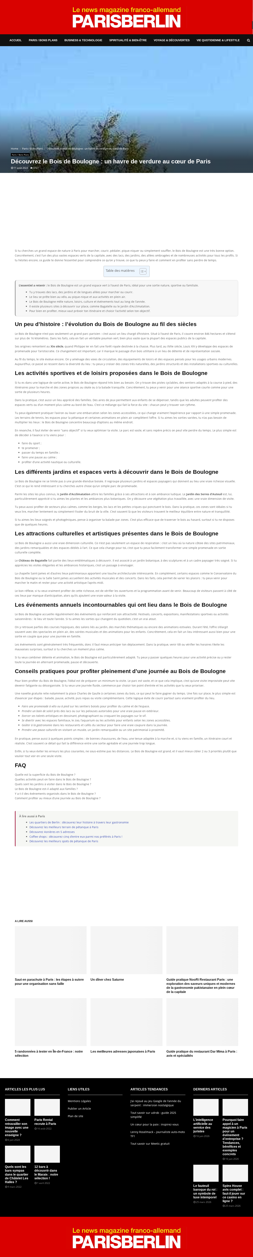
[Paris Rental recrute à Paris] (47, 1107)
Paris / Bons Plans (43, 40)
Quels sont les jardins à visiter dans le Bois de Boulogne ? (53, 784)
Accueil (15, 40)
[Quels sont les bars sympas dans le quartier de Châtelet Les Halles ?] (17, 1154)
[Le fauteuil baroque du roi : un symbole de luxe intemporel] (206, 1173)
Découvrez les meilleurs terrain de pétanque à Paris (63, 827)
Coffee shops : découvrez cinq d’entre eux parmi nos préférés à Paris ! (75, 836)
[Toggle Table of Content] (141, 271)
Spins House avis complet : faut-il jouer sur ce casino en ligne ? (234, 1193)
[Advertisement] (126, 216)
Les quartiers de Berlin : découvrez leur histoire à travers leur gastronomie (79, 822)
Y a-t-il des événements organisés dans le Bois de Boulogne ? (55, 793)
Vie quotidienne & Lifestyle (218, 40)
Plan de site (75, 1116)
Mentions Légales (79, 1101)
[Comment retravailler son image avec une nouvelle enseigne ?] (17, 1107)
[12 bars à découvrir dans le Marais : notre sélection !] (47, 1154)
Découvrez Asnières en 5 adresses (52, 832)
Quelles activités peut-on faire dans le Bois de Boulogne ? (53, 779)
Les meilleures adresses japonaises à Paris (123, 1051)
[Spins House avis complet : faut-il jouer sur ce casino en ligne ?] (235, 1173)
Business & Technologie (83, 40)
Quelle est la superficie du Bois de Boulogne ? (45, 774)
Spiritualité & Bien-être (128, 40)
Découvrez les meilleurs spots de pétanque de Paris (63, 841)
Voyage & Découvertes (172, 40)
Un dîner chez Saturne (107, 979)
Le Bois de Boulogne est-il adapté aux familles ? (46, 789)
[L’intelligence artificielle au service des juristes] (206, 1107)
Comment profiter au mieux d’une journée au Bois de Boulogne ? (57, 798)
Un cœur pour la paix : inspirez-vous (154, 1124)
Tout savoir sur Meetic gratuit (150, 1143)
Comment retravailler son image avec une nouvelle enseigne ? (16, 1127)
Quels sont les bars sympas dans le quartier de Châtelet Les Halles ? (16, 1174)
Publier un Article (79, 1108)
